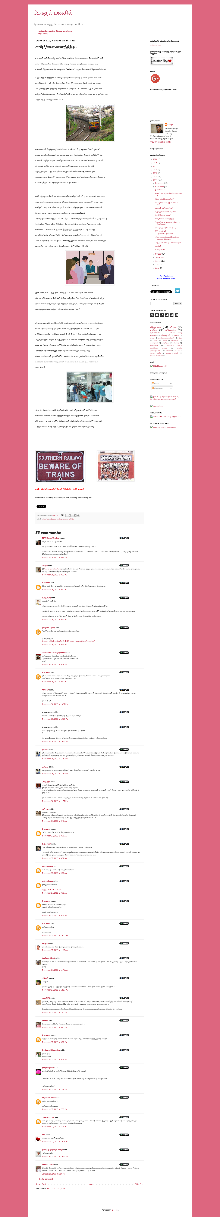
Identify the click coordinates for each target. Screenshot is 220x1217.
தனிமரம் (45, 750)
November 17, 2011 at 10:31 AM (55, 935)
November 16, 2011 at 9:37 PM (54, 590)
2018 (155, 163)
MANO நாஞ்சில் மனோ (50, 538)
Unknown (46, 583)
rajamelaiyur (47, 866)
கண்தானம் (154, 343)
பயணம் (65, 519)
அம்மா (179, 338)
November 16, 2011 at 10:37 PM (55, 741)
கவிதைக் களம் (155, 45)
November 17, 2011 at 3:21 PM (54, 1027)
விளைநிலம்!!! (160, 250)
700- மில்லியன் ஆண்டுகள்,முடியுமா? (164, 232)
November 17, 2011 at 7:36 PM (54, 1127)
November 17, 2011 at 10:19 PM (55, 1142)
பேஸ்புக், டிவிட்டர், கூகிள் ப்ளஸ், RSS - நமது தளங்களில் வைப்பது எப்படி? (68, 641)
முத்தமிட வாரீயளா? (156, 355)
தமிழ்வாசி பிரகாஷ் (48, 628)
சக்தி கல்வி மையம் (49, 1097)
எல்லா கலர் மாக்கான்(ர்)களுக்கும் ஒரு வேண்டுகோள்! (167, 238)
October (158, 254)
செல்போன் (168, 350)
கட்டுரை (52, 31)
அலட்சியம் (45, 519)
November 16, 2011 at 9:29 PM (54, 557)
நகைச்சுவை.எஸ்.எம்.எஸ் (166, 338)
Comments (158, 388)
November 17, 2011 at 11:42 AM (55, 950)
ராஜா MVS (46, 998)
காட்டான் (45, 809)
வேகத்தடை (154, 345)
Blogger (115, 1210)
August (158, 261)
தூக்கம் (177, 350)
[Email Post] (62, 515)
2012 (155, 177)
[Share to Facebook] (75, 515)
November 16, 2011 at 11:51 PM (55, 801)
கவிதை (46, 31)
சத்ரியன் (45, 978)
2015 (155, 166)
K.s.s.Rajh (46, 844)
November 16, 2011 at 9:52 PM (54, 682)
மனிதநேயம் (165, 343)
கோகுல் (45, 565)
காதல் (165, 340)
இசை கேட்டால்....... (162, 190)
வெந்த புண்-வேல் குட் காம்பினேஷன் (168, 243)
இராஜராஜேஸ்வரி (48, 1068)
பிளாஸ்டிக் (175, 340)
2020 (155, 159)
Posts (156, 383)
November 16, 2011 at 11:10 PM (55, 759)
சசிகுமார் (45, 943)
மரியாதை (176, 343)
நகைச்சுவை (67, 31)
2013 (155, 173)
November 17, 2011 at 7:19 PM (54, 1089)
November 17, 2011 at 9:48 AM (54, 915)
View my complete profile (160, 142)
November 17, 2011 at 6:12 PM (54, 1042)
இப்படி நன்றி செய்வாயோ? (164, 199)
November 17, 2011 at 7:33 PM (54, 1109)
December (159, 183)
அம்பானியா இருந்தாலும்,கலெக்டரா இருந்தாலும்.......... (167, 223)
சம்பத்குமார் (46, 598)
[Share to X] (72, 515)
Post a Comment (46, 1179)
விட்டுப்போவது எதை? (163, 215)
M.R (43, 1135)
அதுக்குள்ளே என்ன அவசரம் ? (166, 212)
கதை (152, 338)
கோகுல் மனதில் (53, 12)
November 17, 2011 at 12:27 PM (55, 990)
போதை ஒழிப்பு (155, 353)
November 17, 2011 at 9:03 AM (54, 873)
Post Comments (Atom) (56, 1189)
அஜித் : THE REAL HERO (52, 890)
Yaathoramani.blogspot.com (54, 653)
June (157, 268)
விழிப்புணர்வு (42, 33)
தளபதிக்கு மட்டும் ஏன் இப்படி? (166, 228)
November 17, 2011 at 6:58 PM (54, 1059)
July (157, 264)
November (159, 187)
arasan (45, 1020)
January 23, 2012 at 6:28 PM (53, 1174)
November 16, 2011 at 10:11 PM (55, 704)
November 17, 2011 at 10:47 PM (55, 1156)
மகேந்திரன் (46, 782)
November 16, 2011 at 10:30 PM (55, 719)
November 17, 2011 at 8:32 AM (54, 858)
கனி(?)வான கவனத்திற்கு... (165, 219)
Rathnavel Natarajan (51, 1050)
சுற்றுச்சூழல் (165, 335)
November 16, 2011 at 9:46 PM (54, 645)
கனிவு (59, 519)
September (160, 257)
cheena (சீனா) (48, 1164)
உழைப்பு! (158, 246)
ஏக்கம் (156, 340)
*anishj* (45, 690)
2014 (155, 170)
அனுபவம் (59, 31)
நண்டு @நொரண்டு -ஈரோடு (52, 1150)
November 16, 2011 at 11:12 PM (55, 774)
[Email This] (66, 515)
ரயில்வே (71, 519)
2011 (155, 180)
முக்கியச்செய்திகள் (172, 353)
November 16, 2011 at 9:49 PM (54, 664)
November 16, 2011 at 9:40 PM (54, 620)
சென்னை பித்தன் (48, 958)
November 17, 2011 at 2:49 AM (54, 821)
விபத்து (176, 335)
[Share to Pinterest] (78, 515)
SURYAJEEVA (48, 1117)
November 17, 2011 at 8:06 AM (54, 836)
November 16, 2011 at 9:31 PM (54, 575)
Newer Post (41, 1184)
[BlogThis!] (69, 515)
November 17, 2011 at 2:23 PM (54, 1012)
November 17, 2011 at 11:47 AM (55, 970)
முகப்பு (40, 31)
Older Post (139, 1184)
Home (90, 1184)
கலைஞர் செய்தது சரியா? (164, 208)
